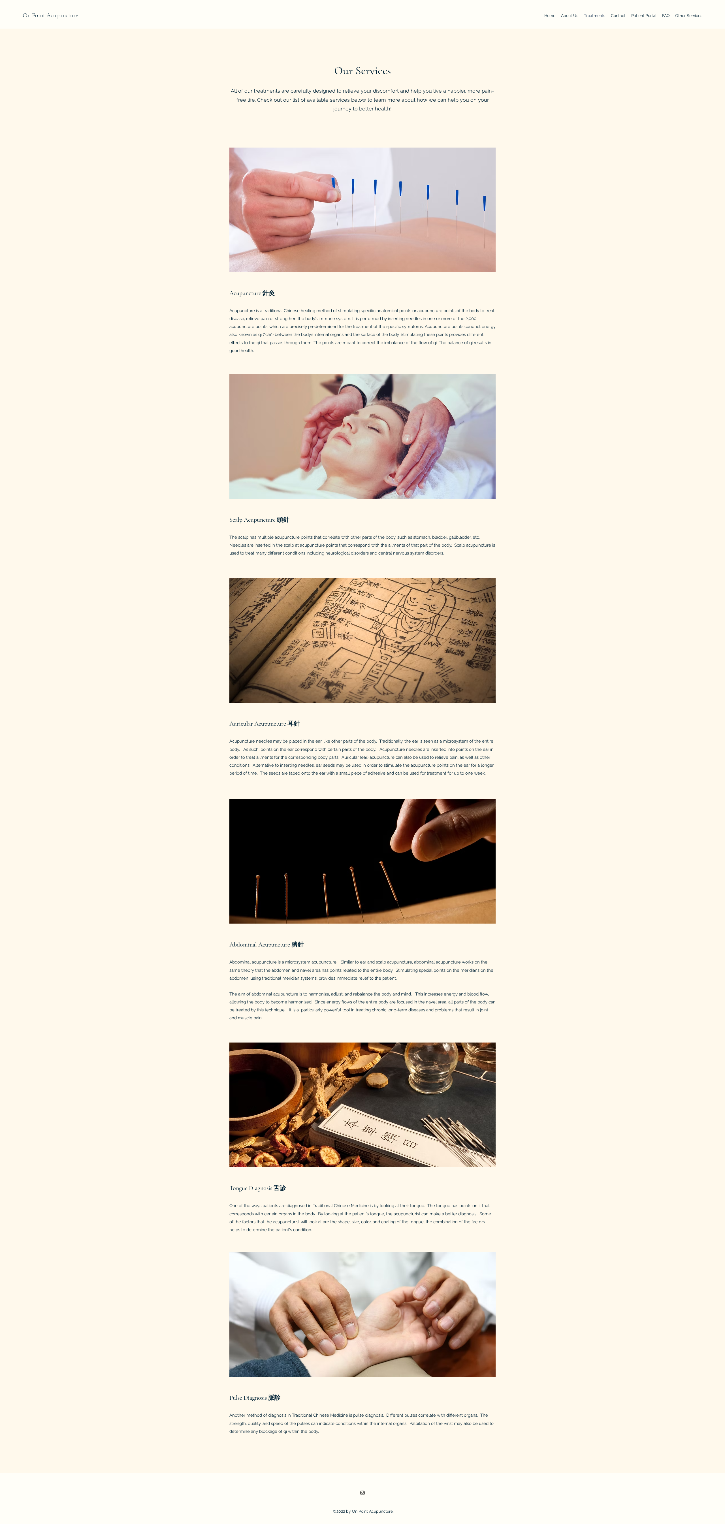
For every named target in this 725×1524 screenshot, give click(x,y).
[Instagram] (362, 1493)
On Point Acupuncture (50, 15)
